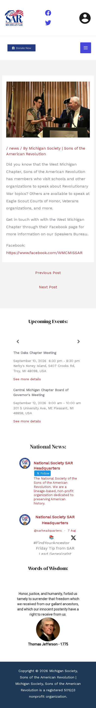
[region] (48, 618)
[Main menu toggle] (85, 47)
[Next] (78, 342)
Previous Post (48, 272)
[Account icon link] (85, 18)
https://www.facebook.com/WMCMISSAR (44, 252)
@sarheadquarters (48, 530)
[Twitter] (48, 23)
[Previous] (17, 342)
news (14, 148)
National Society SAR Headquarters (55, 520)
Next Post (48, 287)
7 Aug (72, 530)
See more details (27, 379)
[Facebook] (48, 13)
